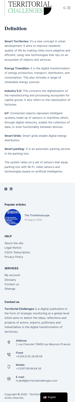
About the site (14, 243)
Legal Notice (13, 247)
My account (12, 275)
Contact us (12, 284)
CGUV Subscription (17, 252)
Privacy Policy (14, 257)
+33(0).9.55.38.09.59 (29, 356)
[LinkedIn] (11, 189)
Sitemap (10, 288)
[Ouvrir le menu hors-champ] (68, 7)
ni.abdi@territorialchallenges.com (36, 380)
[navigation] (54, 397)
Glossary (10, 279)
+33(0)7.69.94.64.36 (28, 368)
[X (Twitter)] (6, 189)
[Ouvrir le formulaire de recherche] (64, 8)
